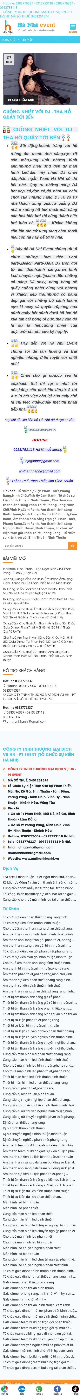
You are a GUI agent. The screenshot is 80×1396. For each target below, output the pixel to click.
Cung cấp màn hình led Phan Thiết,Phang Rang (37, 1054)
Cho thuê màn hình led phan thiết (27, 1236)
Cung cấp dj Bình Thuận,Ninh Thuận (28, 1094)
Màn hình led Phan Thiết (20, 1208)
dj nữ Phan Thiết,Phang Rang (24, 1122)
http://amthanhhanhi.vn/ (43, 429)
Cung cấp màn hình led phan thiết (28, 1214)
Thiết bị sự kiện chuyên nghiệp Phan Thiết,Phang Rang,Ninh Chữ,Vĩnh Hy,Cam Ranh (38, 1033)
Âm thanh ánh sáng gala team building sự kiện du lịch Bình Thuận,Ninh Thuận (39, 1164)
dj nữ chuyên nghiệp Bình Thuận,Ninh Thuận (35, 1134)
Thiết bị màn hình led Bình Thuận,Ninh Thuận (35, 1077)
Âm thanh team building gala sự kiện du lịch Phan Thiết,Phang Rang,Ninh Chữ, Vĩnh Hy (39, 1153)
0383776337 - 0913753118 (25, 712)
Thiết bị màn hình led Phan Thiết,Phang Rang (35, 1082)
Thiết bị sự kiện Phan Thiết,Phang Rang (31, 1020)
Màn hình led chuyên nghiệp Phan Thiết (32, 1248)
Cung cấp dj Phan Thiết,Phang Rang (28, 1088)
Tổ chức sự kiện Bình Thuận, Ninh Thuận (31, 923)
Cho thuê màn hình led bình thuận (28, 1242)
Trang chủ (8, 39)
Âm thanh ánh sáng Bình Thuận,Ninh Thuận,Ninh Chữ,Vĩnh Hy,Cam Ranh (40, 514)
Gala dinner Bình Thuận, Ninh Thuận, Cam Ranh (36, 1305)
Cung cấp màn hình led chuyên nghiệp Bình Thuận (39, 1225)
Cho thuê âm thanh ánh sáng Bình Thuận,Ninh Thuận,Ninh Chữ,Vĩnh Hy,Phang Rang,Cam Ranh (36, 965)
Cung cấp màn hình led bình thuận (28, 1219)
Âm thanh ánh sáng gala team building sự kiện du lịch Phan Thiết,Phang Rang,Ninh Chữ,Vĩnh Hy (39, 1170)
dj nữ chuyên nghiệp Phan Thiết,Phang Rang (35, 1139)
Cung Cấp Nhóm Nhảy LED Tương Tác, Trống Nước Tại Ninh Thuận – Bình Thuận (38, 890)
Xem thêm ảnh (22, 99)
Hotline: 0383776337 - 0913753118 (28, 3)
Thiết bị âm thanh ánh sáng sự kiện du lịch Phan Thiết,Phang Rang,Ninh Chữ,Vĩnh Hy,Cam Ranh (38, 1187)
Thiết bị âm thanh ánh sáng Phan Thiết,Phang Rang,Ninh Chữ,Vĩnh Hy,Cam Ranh (36, 1010)
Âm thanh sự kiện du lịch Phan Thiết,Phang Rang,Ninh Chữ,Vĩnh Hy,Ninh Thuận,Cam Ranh (34, 1176)
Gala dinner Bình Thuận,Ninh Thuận (28, 1288)
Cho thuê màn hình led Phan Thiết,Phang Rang (36, 1071)
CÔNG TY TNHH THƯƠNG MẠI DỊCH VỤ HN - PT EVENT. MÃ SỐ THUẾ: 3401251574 (36, 14)
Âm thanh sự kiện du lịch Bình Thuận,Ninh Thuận (38, 1157)
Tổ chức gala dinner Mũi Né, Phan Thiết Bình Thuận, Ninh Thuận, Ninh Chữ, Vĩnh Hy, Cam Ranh (40, 1312)
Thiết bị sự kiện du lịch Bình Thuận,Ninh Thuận (36, 1191)
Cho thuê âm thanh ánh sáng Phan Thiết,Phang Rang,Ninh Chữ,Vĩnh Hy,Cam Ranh (38, 505)
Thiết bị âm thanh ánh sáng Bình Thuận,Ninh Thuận (40, 1014)
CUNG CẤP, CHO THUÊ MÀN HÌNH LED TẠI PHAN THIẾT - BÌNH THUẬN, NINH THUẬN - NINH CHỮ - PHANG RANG (38, 901)
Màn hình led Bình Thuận (21, 1202)
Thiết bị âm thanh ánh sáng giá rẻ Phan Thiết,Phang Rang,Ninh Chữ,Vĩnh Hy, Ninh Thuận (36, 999)
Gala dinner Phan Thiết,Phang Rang (28, 1282)
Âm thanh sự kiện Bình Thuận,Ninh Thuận (33, 985)
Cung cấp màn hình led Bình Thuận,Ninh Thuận (36, 1059)
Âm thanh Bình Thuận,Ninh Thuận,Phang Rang (36, 968)
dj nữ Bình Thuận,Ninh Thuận (24, 1128)
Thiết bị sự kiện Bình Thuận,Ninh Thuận (31, 1025)
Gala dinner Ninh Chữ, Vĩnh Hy (24, 1299)
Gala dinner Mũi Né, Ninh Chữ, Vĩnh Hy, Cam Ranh (38, 1350)
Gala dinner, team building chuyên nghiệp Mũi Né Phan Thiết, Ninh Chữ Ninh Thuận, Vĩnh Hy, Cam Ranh (40, 1341)
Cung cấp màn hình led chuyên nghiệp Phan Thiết (39, 1231)
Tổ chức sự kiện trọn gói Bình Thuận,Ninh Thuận (37, 957)
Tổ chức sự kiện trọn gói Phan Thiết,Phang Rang (37, 951)
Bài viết (27, 39)
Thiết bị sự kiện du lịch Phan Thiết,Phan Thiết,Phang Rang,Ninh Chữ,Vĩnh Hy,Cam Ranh (35, 1199)
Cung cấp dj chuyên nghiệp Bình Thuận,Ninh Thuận (40, 1105)
